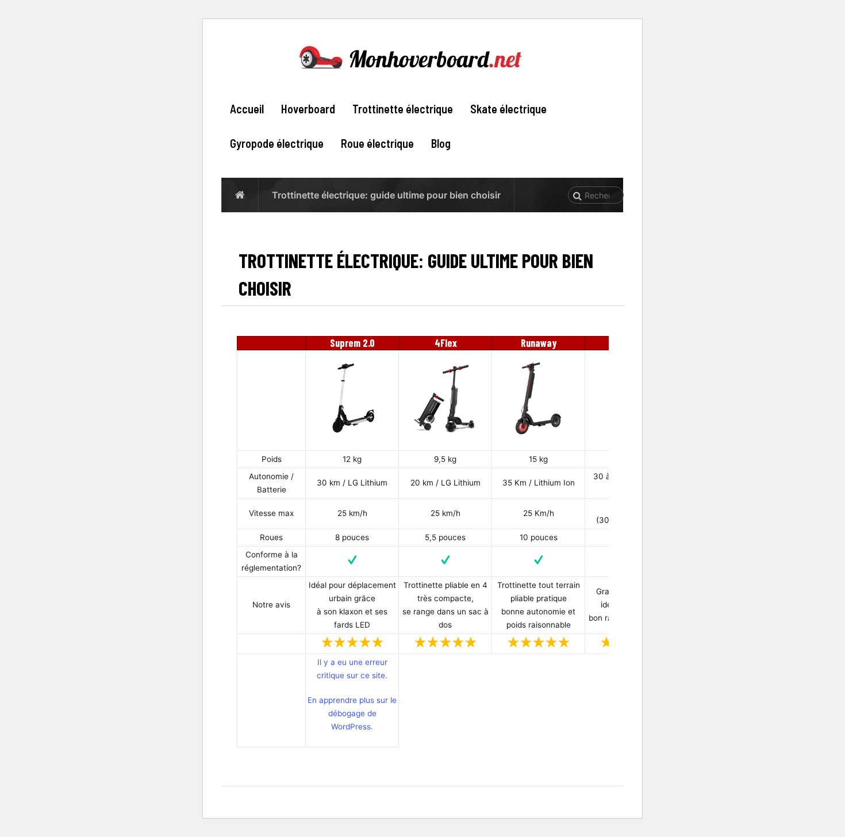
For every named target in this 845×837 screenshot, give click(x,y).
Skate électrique (508, 109)
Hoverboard (308, 109)
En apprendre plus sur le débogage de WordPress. (352, 713)
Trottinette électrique (402, 109)
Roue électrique (377, 143)
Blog (441, 143)
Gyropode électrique (277, 143)
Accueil (247, 109)
